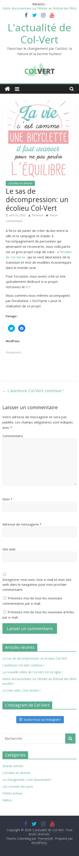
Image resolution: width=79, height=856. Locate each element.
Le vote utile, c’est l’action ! (21, 690)
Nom (7, 499)
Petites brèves (12, 793)
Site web (9, 549)
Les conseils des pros (17, 786)
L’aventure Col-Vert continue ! (32, 390)
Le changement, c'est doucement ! (27, 780)
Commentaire (12, 436)
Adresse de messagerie (21, 524)
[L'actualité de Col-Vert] (7, 89)
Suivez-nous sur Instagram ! (42, 720)
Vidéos (7, 800)
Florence (38, 215)
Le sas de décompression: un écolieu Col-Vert (34, 658)
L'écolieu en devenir (20, 183)
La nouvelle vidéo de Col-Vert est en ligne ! (32, 672)
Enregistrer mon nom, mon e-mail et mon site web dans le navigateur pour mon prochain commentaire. (36, 584)
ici (27, 287)
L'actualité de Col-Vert (39, 33)
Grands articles (12, 766)
